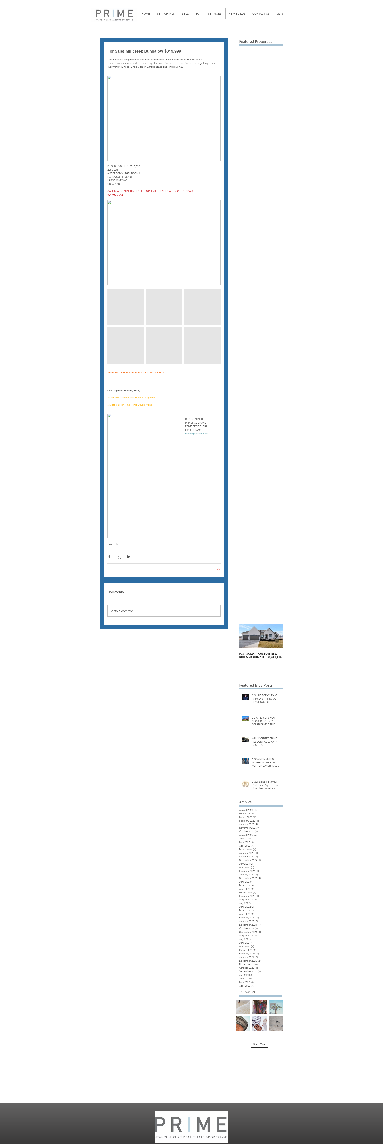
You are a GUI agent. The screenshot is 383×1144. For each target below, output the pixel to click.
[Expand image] (125, 307)
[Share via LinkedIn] (129, 557)
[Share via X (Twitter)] (119, 557)
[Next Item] (276, 636)
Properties (113, 544)
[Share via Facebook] (109, 557)
